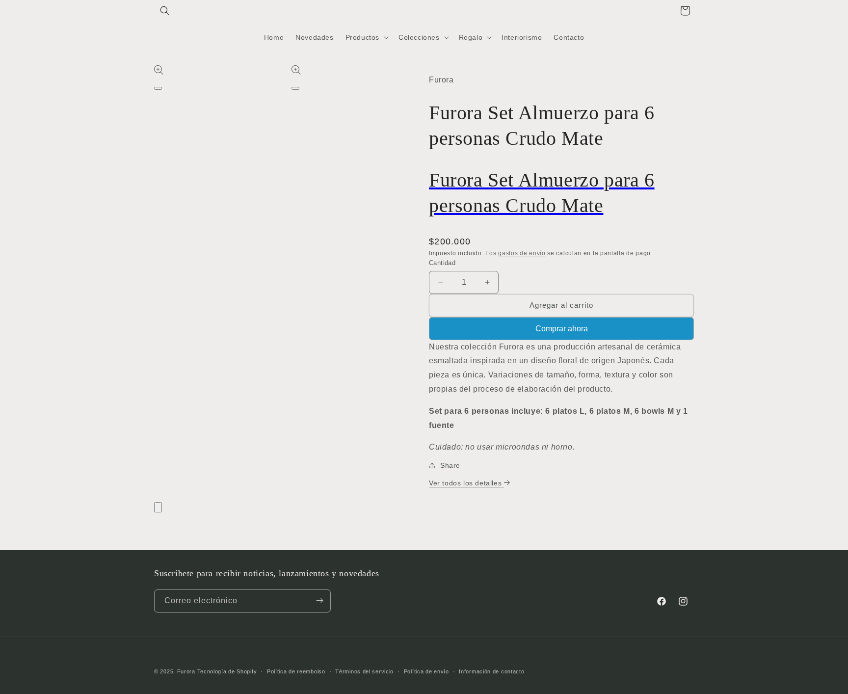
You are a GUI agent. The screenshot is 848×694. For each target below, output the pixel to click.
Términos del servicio (364, 671)
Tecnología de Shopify (227, 671)
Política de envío (426, 671)
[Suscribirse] (319, 600)
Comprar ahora (561, 328)
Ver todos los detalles (466, 483)
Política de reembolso (296, 671)
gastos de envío (522, 253)
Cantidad (442, 263)
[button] (165, 11)
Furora (186, 671)
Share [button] (450, 465)
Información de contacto (491, 671)
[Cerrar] (158, 507)
